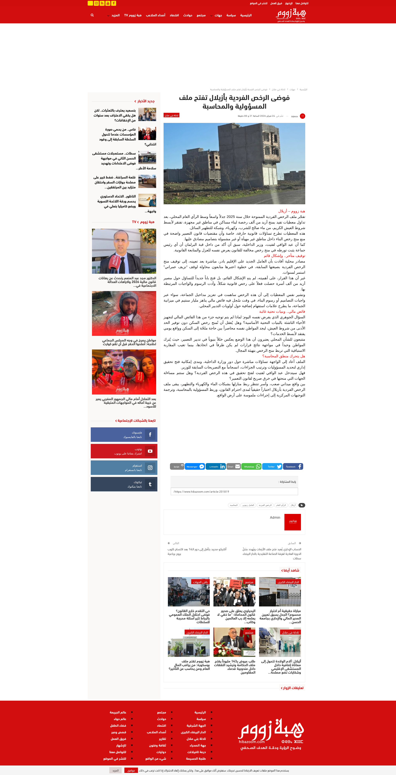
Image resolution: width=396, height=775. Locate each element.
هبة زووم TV (132, 15)
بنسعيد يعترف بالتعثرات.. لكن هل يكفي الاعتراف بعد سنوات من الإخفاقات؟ (115, 115)
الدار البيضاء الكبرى (288, 581)
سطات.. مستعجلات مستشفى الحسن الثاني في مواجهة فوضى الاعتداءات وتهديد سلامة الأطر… (124, 160)
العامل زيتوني (248, 505)
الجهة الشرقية (196, 725)
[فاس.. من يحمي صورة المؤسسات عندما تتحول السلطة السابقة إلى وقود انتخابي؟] (147, 133)
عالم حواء (120, 719)
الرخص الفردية (265, 505)
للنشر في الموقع (258, 2)
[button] (293, 466)
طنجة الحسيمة (196, 758)
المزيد (116, 15)
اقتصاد (174, 15)
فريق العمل (276, 2)
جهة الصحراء (198, 745)
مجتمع (201, 15)
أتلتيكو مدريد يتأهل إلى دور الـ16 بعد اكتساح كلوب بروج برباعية (197, 551)
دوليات (161, 752)
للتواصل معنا (302, 2)
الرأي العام (281, 505)
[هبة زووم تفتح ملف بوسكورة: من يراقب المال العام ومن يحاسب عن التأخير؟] (189, 642)
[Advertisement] (198, 54)
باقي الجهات (200, 581)
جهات (218, 15)
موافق (131, 770)
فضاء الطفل (118, 725)
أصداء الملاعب (155, 15)
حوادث (187, 15)
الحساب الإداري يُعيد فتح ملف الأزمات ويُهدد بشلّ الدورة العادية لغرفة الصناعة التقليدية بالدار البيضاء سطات (272, 553)
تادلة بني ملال (171, 115)
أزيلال (293, 505)
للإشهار (288, 2)
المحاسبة (234, 505)
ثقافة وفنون (157, 745)
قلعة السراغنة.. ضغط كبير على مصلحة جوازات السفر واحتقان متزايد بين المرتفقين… (114, 182)
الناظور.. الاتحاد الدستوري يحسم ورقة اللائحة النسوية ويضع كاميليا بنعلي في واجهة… (126, 203)
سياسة (231, 15)
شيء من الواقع (155, 758)
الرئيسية (246, 15)
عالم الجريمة (118, 712)
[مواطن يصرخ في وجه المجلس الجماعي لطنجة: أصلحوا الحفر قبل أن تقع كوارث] (124, 313)
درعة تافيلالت (196, 752)
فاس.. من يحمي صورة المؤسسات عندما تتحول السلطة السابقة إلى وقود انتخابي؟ (127, 136)
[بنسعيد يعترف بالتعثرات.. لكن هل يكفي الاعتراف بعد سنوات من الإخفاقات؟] (147, 114)
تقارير (162, 738)
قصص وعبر (118, 732)
